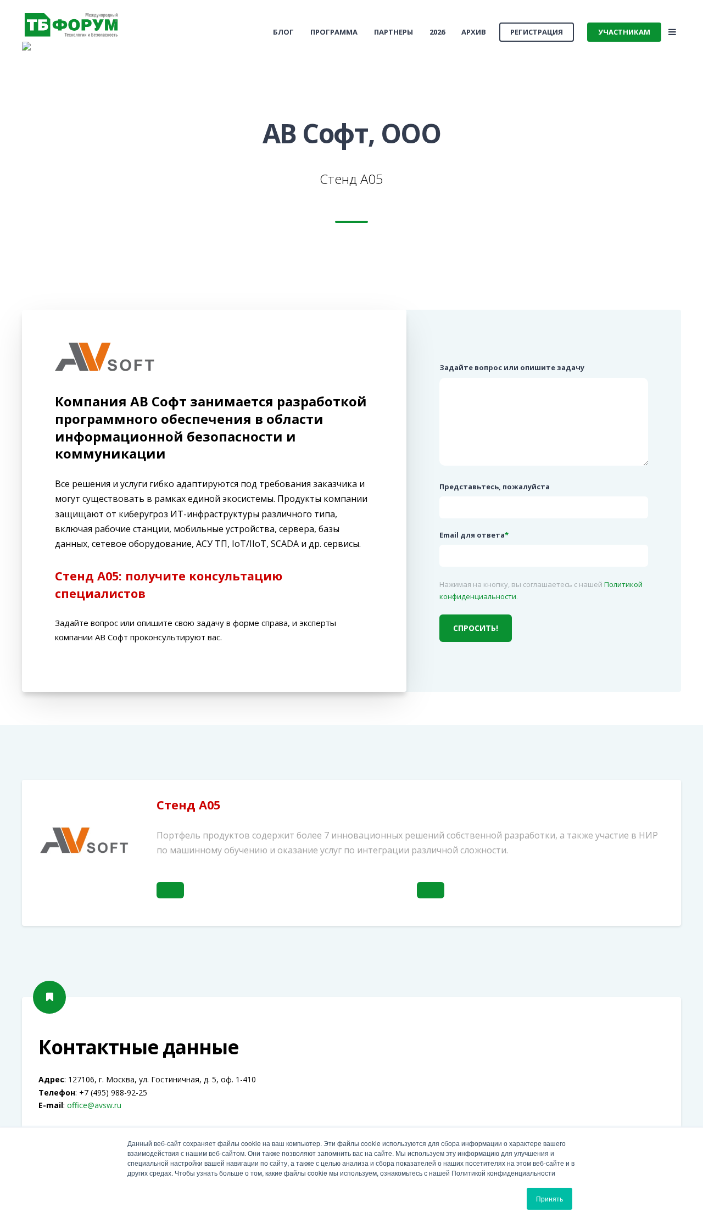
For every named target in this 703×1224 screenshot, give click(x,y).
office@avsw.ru (94, 1105)
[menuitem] (283, 32)
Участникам (624, 32)
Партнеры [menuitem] (393, 32)
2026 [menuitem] (437, 32)
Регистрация (536, 32)
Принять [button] (549, 1198)
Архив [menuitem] (473, 32)
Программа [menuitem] (334, 32)
